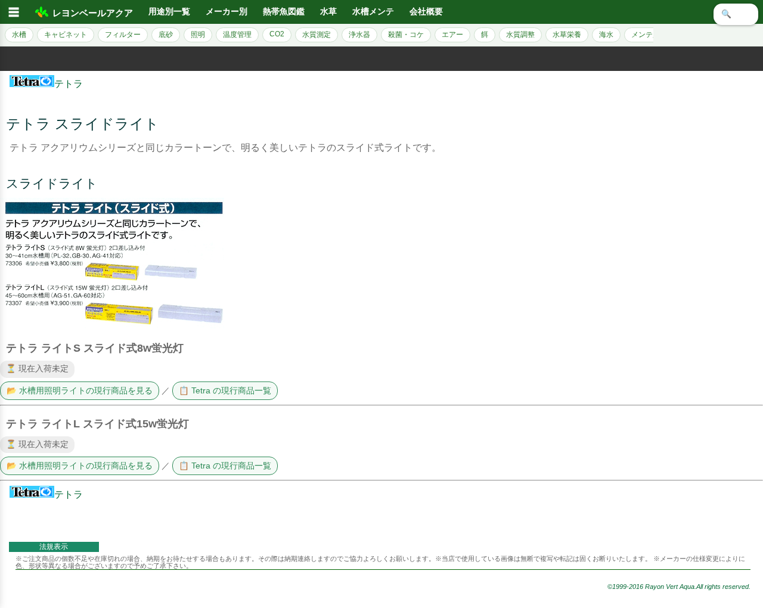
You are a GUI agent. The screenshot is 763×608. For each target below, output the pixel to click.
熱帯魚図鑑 (284, 11)
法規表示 (53, 546)
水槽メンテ (373, 11)
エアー (452, 34)
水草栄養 (567, 34)
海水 (606, 34)
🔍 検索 (735, 14)
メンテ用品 (649, 34)
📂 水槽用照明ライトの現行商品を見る (80, 390)
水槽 (19, 34)
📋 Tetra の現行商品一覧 (225, 390)
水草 (328, 11)
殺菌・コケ (406, 34)
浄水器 (359, 34)
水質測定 (316, 34)
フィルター (123, 34)
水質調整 (520, 34)
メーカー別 (226, 11)
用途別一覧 (169, 11)
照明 (198, 34)
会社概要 (426, 11)
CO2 (276, 34)
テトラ (68, 84)
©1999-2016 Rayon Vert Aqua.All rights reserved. (678, 586)
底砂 (166, 34)
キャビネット (65, 34)
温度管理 (237, 34)
